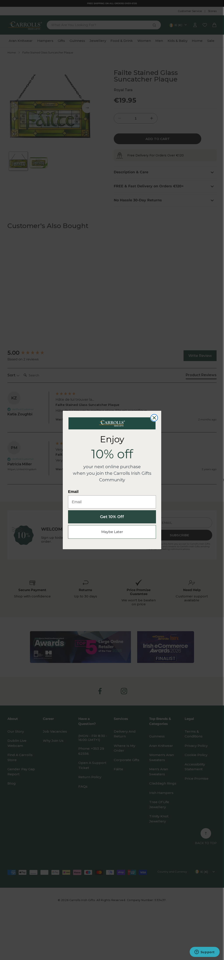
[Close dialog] (154, 417)
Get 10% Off (112, 516)
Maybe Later (112, 532)
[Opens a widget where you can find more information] (204, 952)
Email (73, 491)
